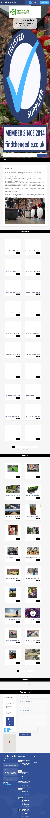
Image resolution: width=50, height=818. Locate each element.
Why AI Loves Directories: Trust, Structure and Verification (26, 791)
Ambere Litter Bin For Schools (12, 416)
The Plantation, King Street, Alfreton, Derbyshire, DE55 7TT (10, 705)
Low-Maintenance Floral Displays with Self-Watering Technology (20, 395)
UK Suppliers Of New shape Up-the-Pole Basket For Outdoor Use (19, 437)
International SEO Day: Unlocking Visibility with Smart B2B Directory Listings (26, 812)
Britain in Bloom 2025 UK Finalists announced (35, 619)
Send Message (24, 734)
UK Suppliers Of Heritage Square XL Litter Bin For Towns (18, 333)
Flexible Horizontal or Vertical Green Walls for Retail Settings (19, 292)
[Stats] (8, 731)
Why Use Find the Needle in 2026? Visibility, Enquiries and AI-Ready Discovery (26, 763)
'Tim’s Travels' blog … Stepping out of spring (35, 537)
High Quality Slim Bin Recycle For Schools (34, 375)
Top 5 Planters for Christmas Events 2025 (14, 516)
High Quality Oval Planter (30, 312)
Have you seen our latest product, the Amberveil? (36, 495)
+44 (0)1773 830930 (25, 23)
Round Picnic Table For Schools (32, 416)
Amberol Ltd (28, 20)
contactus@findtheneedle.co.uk (11, 765)
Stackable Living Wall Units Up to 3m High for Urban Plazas (18, 375)
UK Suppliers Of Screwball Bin (32, 333)
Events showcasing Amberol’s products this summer (17, 557)
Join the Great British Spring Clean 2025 (14, 619)
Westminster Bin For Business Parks (13, 312)
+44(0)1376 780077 (8, 779)
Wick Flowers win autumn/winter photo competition (16, 599)
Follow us (36, 762)
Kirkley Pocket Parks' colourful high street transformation (18, 661)
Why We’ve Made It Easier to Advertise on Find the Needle (26, 783)
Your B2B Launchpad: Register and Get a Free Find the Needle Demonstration (26, 801)
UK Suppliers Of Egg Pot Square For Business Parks (17, 271)
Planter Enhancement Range (11, 578)
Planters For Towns (29, 395)
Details (18, 273)
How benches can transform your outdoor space (16, 495)
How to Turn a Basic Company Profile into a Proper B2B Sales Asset (26, 773)
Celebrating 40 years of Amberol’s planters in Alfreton (17, 640)
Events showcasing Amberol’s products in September (37, 661)
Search (41, 155)
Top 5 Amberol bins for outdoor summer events (16, 475)
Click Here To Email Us (9, 721)
